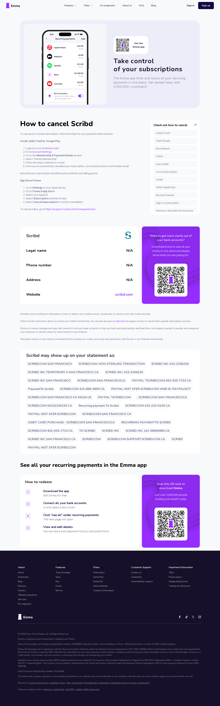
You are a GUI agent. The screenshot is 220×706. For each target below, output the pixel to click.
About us (127, 5)
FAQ (141, 5)
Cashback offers (57, 683)
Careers (21, 590)
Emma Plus (98, 577)
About (21, 572)
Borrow (59, 590)
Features (68, 5)
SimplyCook (58, 689)
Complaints (136, 577)
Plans (87, 5)
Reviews (22, 586)
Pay (57, 581)
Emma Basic (99, 572)
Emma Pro (98, 581)
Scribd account (50, 148)
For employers (107, 5)
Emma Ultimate (100, 586)
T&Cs (171, 572)
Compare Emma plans (103, 590)
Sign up (206, 5)
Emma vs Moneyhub (139, 683)
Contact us (136, 572)
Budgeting (104, 683)
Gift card (22, 599)
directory (120, 321)
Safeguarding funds (178, 581)
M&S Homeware (91, 689)
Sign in (190, 5)
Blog (153, 5)
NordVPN (69, 689)
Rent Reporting (91, 683)
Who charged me (74, 683)
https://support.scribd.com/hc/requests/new (70, 209)
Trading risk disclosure (179, 586)
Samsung (47, 689)
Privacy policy (175, 577)
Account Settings (41, 151)
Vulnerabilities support (142, 581)
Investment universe (119, 683)
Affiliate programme (27, 595)
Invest (58, 586)
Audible (79, 689)
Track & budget (63, 572)
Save (58, 577)
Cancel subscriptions (39, 683)
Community (23, 577)
